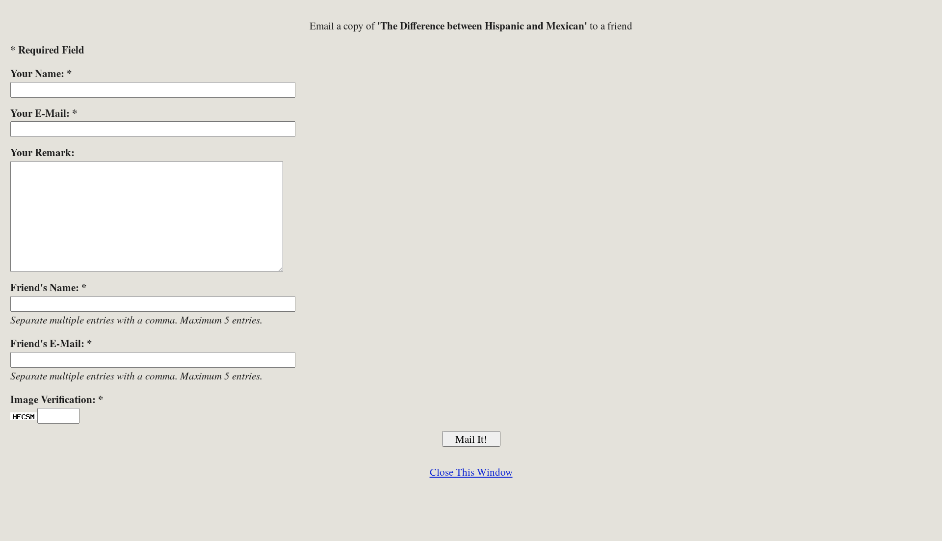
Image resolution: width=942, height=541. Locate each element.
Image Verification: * (57, 399)
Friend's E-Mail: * (51, 343)
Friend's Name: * (48, 287)
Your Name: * (41, 73)
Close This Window (471, 472)
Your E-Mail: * (44, 113)
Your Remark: (42, 152)
